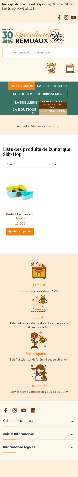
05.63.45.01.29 (62, 4)
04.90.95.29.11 (22, 8)
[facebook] (59, 17)
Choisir (32, 164)
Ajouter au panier (20, 231)
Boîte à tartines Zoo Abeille (20, 216)
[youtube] (73, 17)
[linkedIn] (33, 410)
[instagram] (66, 17)
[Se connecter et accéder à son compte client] (51, 68)
